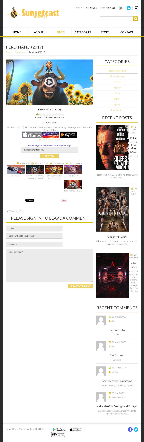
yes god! (117, 360)
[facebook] (130, 429)
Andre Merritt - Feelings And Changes (117, 406)
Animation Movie (117, 70)
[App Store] (128, 9)
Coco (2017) (73, 175)
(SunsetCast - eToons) (49, 139)
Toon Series (117, 110)
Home (17, 32)
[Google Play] (121, 9)
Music (117, 93)
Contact (127, 32)
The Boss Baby (117, 329)
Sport (117, 104)
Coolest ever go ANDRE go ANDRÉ (117, 385)
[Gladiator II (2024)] (112, 209)
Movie (117, 87)
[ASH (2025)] (112, 275)
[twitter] (136, 429)
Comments (108, 7)
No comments (76, 163)
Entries (91, 7)
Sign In (79, 7)
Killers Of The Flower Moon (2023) (134, 145)
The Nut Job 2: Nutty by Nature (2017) (35, 177)
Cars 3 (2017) (16, 175)
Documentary (117, 76)
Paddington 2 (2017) (73, 190)
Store (105, 32)
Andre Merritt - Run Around (117, 380)
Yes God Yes (117, 355)
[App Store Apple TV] (136, 9)
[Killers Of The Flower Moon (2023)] (112, 147)
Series (117, 98)
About (39, 32)
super (117, 334)
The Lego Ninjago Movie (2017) (54, 177)
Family (117, 81)
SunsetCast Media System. (20, 428)
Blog (61, 32)
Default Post (59, 163)
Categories (83, 32)
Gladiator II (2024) (117, 236)
